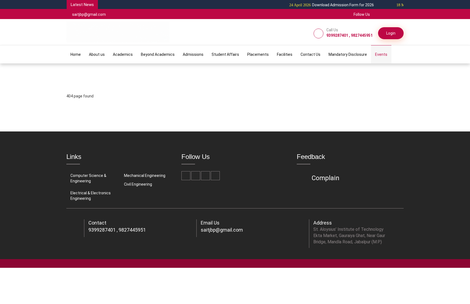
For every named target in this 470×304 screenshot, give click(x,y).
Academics (123, 54)
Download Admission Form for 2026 (327, 5)
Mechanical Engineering (144, 175)
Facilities (284, 54)
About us (97, 54)
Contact (97, 223)
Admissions (193, 54)
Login (390, 33)
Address (322, 223)
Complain (325, 178)
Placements (258, 54)
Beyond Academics (158, 54)
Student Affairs (225, 54)
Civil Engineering (138, 184)
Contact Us (310, 54)
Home (75, 54)
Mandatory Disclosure (348, 54)
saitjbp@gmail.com (89, 14)
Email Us (210, 223)
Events (381, 54)
